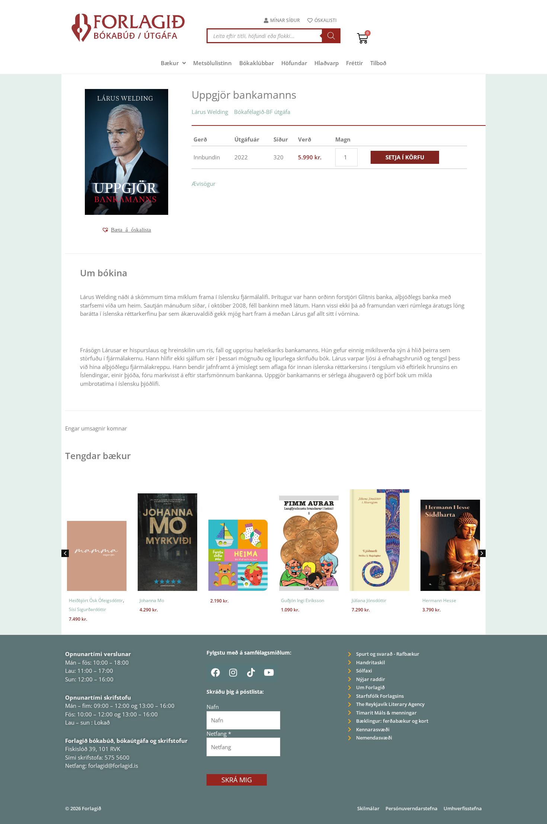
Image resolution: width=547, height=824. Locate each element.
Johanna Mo (152, 600)
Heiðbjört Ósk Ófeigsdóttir (96, 600)
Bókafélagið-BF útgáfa (262, 111)
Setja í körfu (405, 157)
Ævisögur (203, 183)
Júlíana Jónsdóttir (369, 600)
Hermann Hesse (439, 600)
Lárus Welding (210, 111)
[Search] (331, 35)
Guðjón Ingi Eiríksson (302, 600)
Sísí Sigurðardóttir (87, 609)
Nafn (213, 706)
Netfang (219, 733)
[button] (126, 229)
